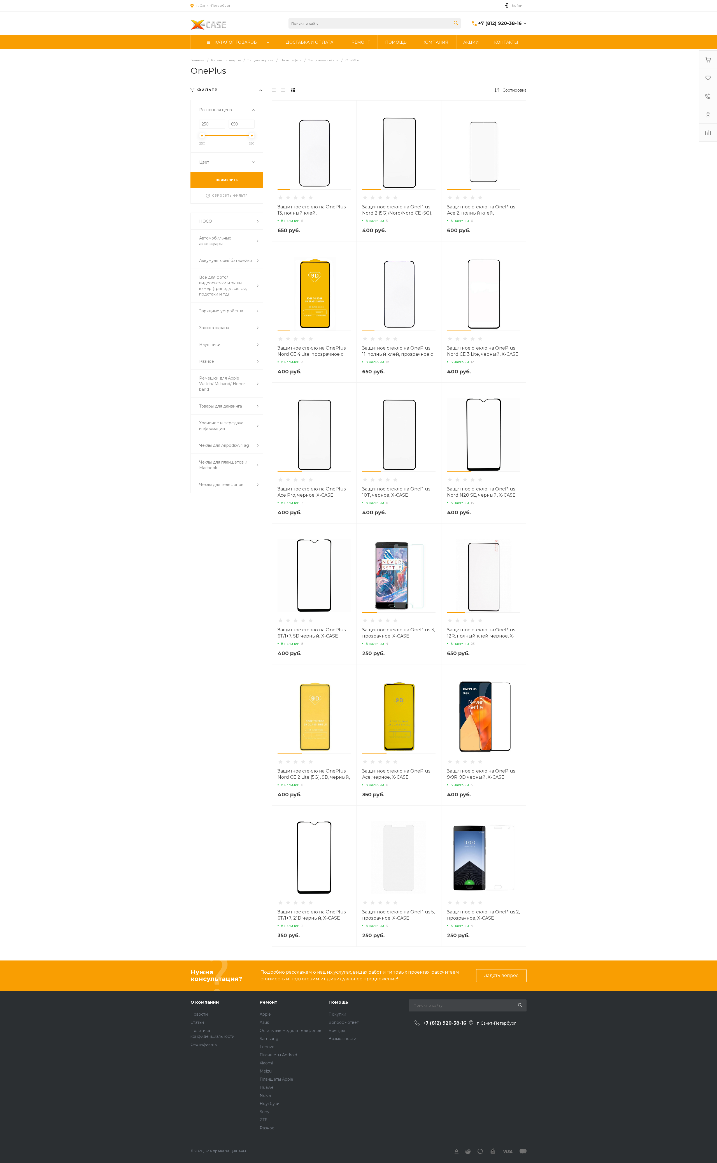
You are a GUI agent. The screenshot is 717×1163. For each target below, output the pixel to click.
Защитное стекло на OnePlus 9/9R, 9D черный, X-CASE (481, 774)
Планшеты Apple (276, 1079)
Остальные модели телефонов (290, 1030)
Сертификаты (204, 1044)
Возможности (342, 1038)
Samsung (269, 1038)
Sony (264, 1111)
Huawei (267, 1087)
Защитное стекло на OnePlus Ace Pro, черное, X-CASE (312, 492)
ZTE (263, 1119)
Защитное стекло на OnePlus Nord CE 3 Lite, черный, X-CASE (482, 351)
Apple (265, 1014)
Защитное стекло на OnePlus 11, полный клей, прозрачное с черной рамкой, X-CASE (397, 354)
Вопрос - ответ (344, 1022)
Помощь (338, 1002)
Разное (267, 1128)
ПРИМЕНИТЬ (227, 180)
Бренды (337, 1030)
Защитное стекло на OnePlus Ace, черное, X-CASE (396, 774)
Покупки (337, 1014)
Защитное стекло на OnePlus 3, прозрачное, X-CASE (398, 633)
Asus (264, 1022)
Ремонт (268, 1002)
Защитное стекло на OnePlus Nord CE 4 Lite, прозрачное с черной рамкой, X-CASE (312, 354)
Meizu (266, 1071)
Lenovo (267, 1046)
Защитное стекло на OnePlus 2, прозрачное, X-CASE (483, 915)
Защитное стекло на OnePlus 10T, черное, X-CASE (396, 492)
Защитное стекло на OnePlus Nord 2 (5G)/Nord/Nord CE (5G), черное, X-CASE (397, 213)
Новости (199, 1014)
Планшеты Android (278, 1054)
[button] (284, 189)
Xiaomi (266, 1063)
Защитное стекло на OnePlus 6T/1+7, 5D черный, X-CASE (312, 633)
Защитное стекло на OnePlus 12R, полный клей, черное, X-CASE (481, 636)
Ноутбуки (270, 1103)
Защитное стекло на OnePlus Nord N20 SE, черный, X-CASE (481, 492)
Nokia (265, 1095)
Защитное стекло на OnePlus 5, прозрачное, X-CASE (398, 915)
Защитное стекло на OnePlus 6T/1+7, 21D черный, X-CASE (312, 915)
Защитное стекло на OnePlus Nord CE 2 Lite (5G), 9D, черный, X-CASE (314, 777)
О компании (204, 1002)
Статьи (197, 1022)
